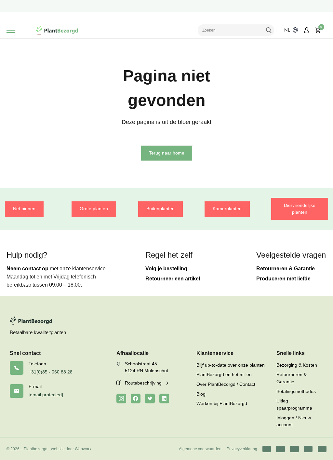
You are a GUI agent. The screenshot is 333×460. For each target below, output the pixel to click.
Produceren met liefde (283, 278)
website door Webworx (71, 449)
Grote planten (94, 208)
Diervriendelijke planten (299, 209)
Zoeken (268, 30)
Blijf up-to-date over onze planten (230, 365)
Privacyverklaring (242, 449)
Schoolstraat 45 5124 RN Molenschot (146, 367)
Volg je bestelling (166, 268)
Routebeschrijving (144, 383)
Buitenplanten (160, 208)
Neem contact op (27, 268)
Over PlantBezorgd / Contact (225, 384)
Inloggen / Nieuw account (293, 421)
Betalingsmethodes (296, 391)
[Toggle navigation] (11, 30)
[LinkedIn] (164, 398)
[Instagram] (121, 398)
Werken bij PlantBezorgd (221, 403)
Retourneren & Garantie (285, 268)
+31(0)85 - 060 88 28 (51, 371)
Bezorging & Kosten (296, 365)
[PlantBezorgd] (57, 30)
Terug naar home (166, 153)
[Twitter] (150, 398)
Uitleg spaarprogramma (294, 404)
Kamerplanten (227, 208)
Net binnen (24, 208)
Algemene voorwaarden (200, 449)
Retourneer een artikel (172, 278)
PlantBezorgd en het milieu (224, 374)
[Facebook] (135, 398)
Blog (201, 394)
